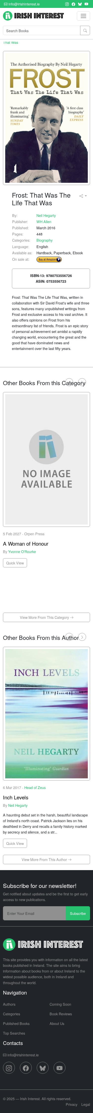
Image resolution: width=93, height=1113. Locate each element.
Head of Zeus (35, 787)
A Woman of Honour (25, 543)
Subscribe (78, 913)
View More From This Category (45, 617)
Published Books (16, 1023)
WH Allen (43, 221)
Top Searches (14, 1033)
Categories (11, 1013)
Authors (9, 1004)
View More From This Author (45, 859)
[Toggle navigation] (83, 16)
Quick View (15, 562)
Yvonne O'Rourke (22, 551)
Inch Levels (15, 797)
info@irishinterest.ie (23, 3)
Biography (44, 240)
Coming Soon (60, 1004)
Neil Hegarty (46, 215)
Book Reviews (61, 1013)
